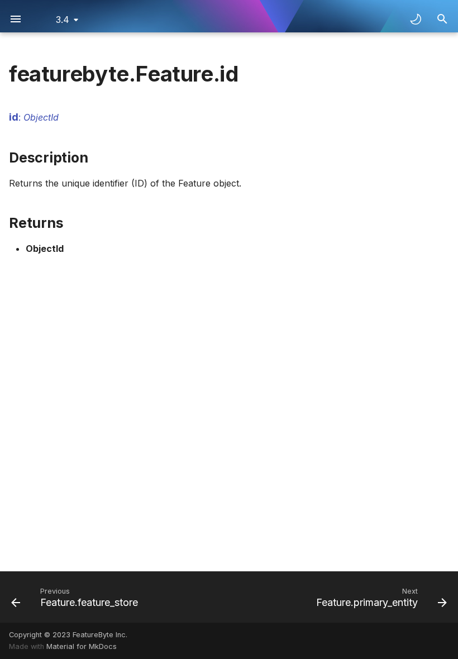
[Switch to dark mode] (415, 19)
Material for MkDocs (81, 646)
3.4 (62, 19)
